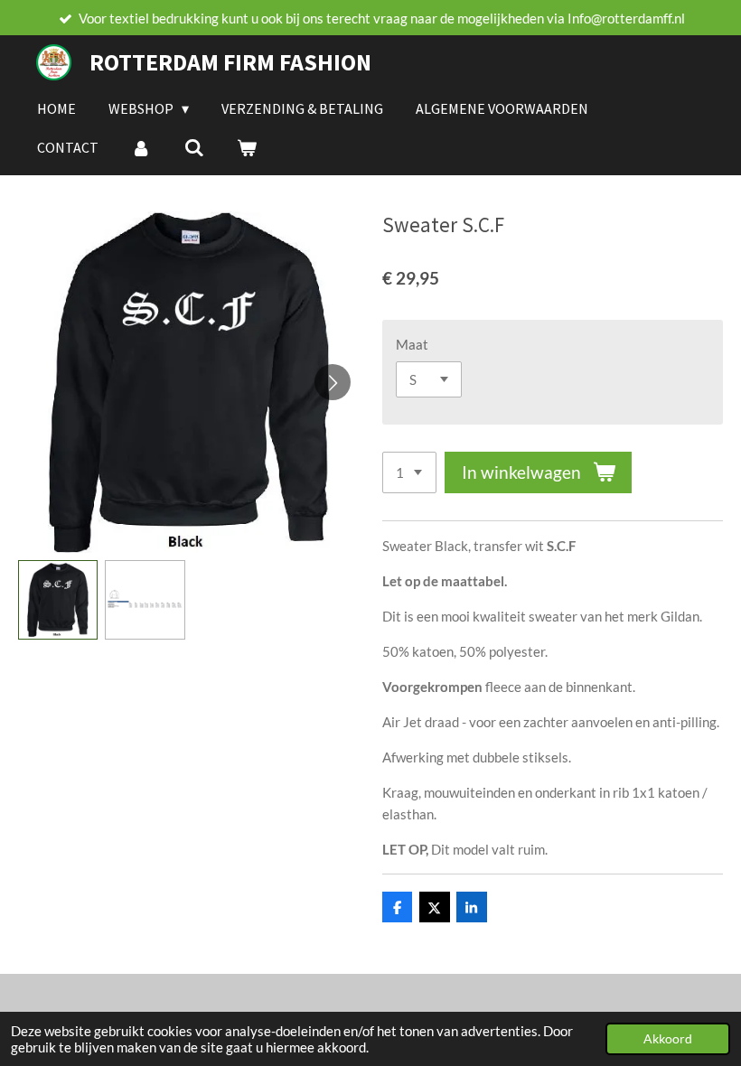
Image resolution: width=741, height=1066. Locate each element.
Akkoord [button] (667, 1039)
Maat (412, 344)
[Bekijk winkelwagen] (246, 147)
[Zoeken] (193, 147)
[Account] (141, 147)
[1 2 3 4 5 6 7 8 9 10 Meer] (409, 473)
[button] (58, 600)
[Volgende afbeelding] (332, 382)
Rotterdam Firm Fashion (230, 62)
